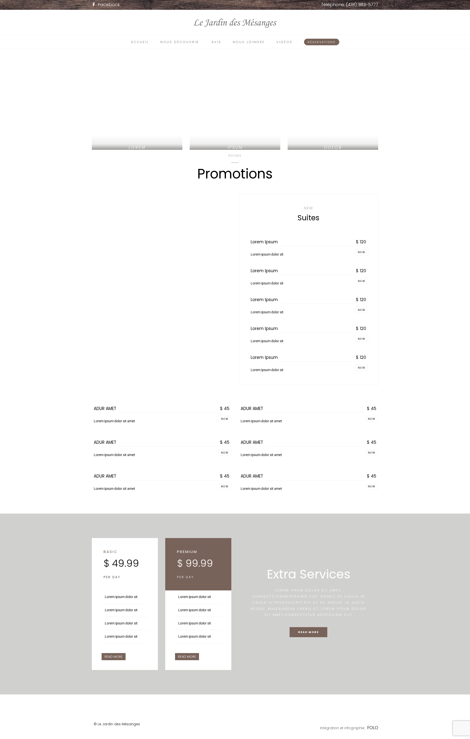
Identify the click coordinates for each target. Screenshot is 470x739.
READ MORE (114, 656)
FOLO (372, 728)
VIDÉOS (284, 42)
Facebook (109, 4)
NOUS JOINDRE (249, 42)
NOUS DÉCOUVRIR (179, 42)
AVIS (216, 42)
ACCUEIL (140, 42)
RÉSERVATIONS (322, 42)
